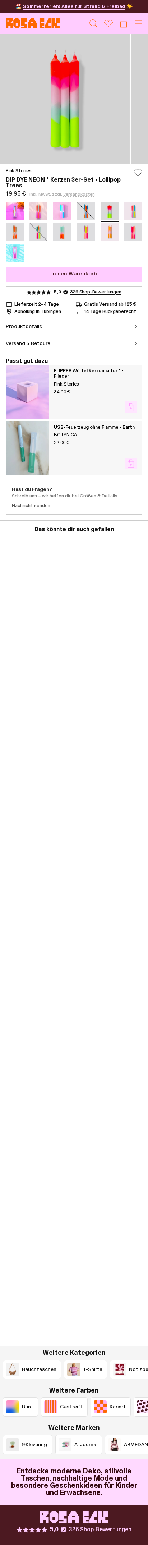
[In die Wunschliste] (138, 175)
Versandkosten (79, 194)
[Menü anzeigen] (138, 23)
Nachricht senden (31, 505)
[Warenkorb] (123, 23)
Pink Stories (19, 170)
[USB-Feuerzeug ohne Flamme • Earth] (27, 448)
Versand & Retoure (28, 343)
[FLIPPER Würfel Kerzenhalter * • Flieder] (27, 392)
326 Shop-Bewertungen (95, 292)
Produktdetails (24, 326)
